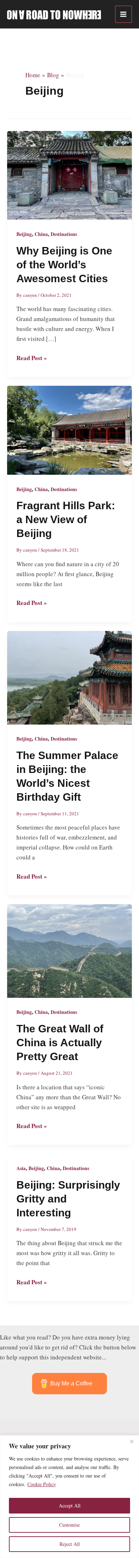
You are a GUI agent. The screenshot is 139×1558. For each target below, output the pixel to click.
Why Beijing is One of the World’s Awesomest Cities (64, 264)
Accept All (70, 1505)
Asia (21, 1168)
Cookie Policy (41, 1484)
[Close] (131, 1441)
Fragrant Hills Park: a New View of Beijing (65, 519)
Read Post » (31, 358)
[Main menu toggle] (123, 14)
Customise (69, 1524)
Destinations (64, 234)
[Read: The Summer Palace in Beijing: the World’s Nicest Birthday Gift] (69, 677)
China (41, 234)
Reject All (70, 1544)
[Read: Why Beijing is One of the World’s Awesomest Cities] (69, 174)
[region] (69, 1496)
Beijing (24, 234)
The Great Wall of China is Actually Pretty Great (59, 1042)
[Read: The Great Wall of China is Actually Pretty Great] (69, 950)
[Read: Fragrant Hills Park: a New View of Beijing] (69, 429)
